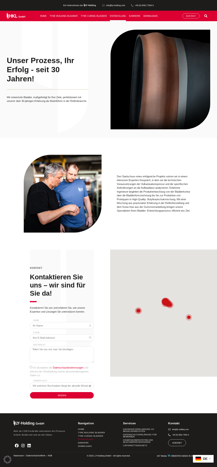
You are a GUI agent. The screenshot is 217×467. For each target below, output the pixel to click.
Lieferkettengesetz (135, 445)
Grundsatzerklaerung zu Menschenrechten (138, 430)
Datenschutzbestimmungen (68, 367)
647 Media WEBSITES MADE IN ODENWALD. (180, 456)
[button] (206, 16)
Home (43, 16)
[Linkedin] (29, 445)
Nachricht (39, 345)
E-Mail (36, 333)
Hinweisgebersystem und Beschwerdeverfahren (138, 441)
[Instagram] (23, 445)
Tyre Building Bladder (64, 16)
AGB (50, 455)
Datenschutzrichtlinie (35, 455)
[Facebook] (17, 445)
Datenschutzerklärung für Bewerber (140, 436)
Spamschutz (40, 381)
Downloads (150, 16)
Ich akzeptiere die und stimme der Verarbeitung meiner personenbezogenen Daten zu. (59, 371)
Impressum (19, 455)
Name (36, 320)
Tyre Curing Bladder (94, 16)
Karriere (134, 16)
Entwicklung (118, 16)
